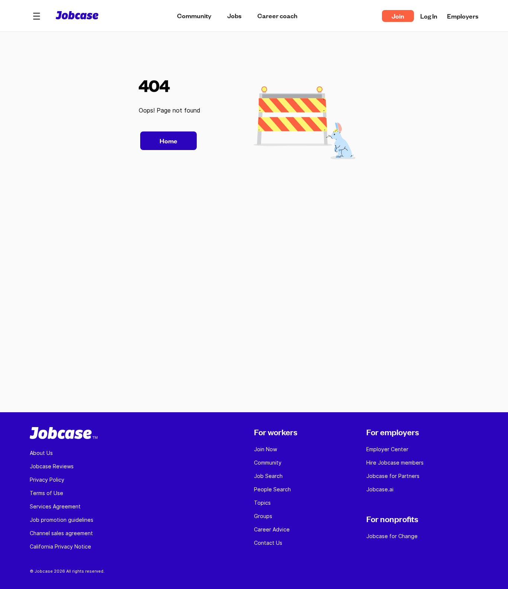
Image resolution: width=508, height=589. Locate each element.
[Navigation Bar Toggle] (36, 16)
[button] (36, 16)
